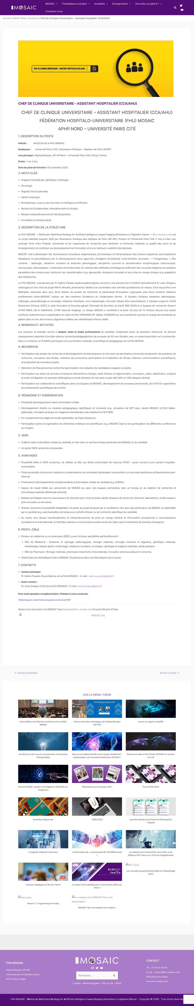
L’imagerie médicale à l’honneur (43, 852)
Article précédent (26, 672)
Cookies (77, 983)
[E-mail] (92, 968)
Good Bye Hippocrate (43, 819)
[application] (55, 4)
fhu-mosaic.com (162, 234)
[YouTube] (182, 9)
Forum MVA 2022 (151, 787)
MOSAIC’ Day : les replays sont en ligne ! (97, 907)
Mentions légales (91, 983)
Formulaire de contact (157, 976)
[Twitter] (181, 5)
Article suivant (169, 672)
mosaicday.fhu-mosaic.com (77, 609)
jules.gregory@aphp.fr (90, 586)
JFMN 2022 (97, 819)
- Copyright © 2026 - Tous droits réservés (160, 999)
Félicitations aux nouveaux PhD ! (97, 787)
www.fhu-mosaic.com (157, 981)
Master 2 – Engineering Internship (43, 903)
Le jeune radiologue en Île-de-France (43, 884)
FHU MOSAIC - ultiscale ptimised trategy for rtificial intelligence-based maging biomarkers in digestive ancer (74, 999)
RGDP (118, 983)
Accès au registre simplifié (150, 721)
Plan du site (107, 983)
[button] (175, 8)
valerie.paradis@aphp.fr (101, 576)
